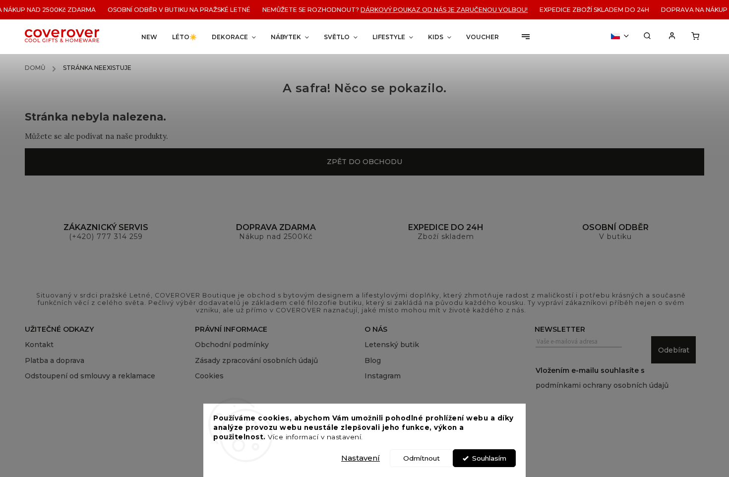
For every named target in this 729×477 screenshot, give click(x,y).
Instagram (382, 375)
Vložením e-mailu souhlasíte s (602, 378)
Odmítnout (421, 458)
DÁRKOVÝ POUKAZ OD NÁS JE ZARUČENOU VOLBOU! (440, 9)
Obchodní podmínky (232, 344)
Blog (372, 360)
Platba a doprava (54, 360)
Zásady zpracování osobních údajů (256, 360)
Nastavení (360, 458)
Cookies (209, 375)
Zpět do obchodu (364, 161)
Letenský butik (391, 344)
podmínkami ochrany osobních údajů (602, 385)
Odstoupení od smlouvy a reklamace (90, 375)
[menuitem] (149, 37)
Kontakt (39, 344)
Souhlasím (489, 458)
